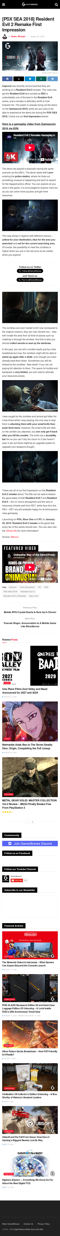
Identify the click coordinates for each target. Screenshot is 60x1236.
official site (11, 530)
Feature (9, 956)
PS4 (46, 587)
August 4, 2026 (9, 1058)
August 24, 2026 (10, 697)
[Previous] (27, 822)
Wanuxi (14, 536)
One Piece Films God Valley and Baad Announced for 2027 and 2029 (24, 690)
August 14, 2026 (10, 970)
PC (39, 587)
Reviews (9, 794)
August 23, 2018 (37, 36)
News (7, 683)
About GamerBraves (10, 1223)
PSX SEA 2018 (10, 591)
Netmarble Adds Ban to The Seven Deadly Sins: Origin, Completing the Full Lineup (27, 746)
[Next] (32, 822)
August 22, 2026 (10, 752)
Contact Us (28, 1223)
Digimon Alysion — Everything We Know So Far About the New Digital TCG (27, 1181)
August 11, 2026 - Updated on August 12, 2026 (21, 1016)
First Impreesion (27, 587)
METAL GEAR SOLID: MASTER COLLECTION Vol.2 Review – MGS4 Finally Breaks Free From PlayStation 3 (29, 804)
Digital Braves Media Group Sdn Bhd (28, 1229)
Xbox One (33, 596)
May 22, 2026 (8, 1144)
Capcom (13, 587)
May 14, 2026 (8, 1187)
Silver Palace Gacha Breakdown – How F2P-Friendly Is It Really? (29, 1053)
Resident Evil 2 (28, 591)
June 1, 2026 (8, 1101)
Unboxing (9, 999)
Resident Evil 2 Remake (15, 596)
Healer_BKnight (18, 36)
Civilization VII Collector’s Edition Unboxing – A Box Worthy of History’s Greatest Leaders (29, 1095)
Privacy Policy (44, 1223)
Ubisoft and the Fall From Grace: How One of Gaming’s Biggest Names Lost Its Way (25, 1138)
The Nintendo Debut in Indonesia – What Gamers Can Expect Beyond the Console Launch (28, 964)
